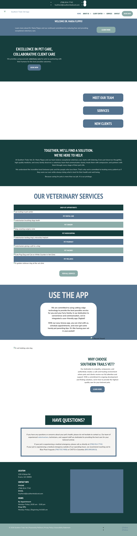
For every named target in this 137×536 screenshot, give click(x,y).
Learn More (106, 30)
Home (79, 14)
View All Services (68, 273)
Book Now (127, 14)
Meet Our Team (103, 97)
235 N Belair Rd (24, 474)
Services (109, 14)
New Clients (103, 123)
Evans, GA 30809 (25, 477)
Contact (117, 14)
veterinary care (35, 59)
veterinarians (43, 437)
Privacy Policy (48, 528)
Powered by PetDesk (36, 528)
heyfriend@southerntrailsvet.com (30, 494)
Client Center (98, 14)
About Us (86, 14)
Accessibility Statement (62, 528)
